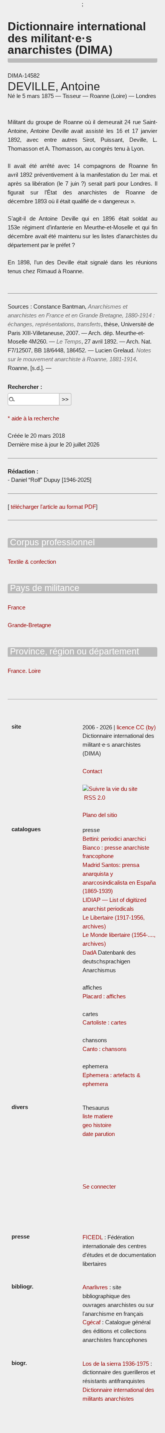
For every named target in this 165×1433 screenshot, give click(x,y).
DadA (89, 952)
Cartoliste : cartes (104, 1022)
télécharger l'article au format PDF (52, 506)
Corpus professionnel (51, 542)
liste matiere (97, 1116)
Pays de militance (43, 588)
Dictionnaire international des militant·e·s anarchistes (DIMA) (77, 38)
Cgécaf (91, 1322)
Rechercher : (25, 387)
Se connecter (99, 1186)
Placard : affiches (104, 996)
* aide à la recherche (33, 418)
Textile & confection (32, 561)
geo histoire (96, 1125)
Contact (92, 771)
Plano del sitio (99, 815)
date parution (98, 1134)
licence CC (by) (136, 727)
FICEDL (92, 1237)
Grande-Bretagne (29, 625)
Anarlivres (95, 1287)
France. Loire (24, 671)
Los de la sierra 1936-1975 (115, 1363)
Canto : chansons (104, 1049)
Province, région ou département (73, 651)
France (16, 607)
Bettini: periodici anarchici (114, 838)
